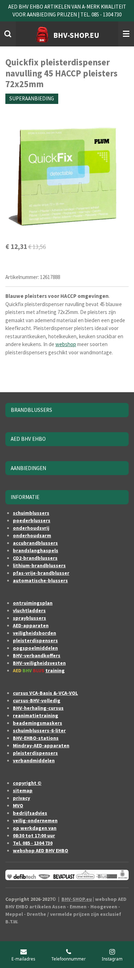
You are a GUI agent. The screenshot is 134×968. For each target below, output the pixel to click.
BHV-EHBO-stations (36, 738)
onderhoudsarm (32, 535)
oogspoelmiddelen (35, 648)
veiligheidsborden (34, 633)
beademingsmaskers (37, 723)
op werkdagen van (34, 828)
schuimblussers (31, 513)
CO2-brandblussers (35, 558)
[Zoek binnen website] (8, 33)
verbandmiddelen (34, 760)
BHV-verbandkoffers (36, 655)
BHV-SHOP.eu (76, 899)
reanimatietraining (35, 715)
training (55, 670)
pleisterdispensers (35, 640)
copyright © (27, 783)
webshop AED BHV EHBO (40, 850)
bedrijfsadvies (30, 813)
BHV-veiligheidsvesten (39, 663)
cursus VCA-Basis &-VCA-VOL (45, 693)
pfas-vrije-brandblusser (41, 573)
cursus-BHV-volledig (36, 700)
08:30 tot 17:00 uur (34, 835)
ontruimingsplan (33, 603)
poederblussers (31, 520)
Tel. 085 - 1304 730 (33, 843)
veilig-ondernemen (35, 820)
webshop (65, 344)
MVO (18, 805)
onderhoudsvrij (31, 528)
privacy (21, 798)
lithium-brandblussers (39, 565)
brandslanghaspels (35, 550)
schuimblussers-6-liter (39, 730)
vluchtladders (29, 610)
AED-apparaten (31, 625)
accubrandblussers (35, 543)
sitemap (23, 790)
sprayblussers (29, 618)
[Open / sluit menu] (126, 33)
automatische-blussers (40, 580)
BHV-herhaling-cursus (38, 708)
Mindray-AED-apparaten (41, 745)
